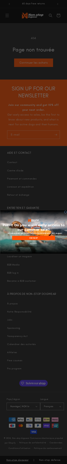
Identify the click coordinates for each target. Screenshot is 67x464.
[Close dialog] (65, 212)
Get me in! (33, 238)
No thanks (33, 243)
